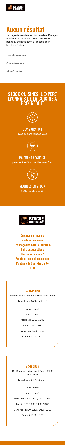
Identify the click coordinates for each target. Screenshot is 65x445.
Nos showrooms (16, 55)
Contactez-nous (15, 63)
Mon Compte (14, 71)
